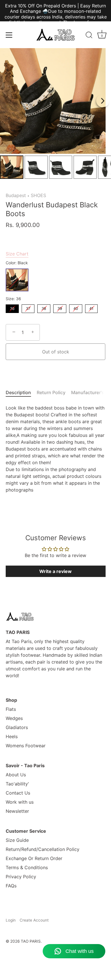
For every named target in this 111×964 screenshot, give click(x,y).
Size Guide (17, 840)
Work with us (20, 802)
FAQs (11, 886)
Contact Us (18, 793)
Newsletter (17, 811)
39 (59, 307)
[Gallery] (55, 114)
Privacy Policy (21, 876)
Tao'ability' (17, 784)
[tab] (21, 392)
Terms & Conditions (27, 867)
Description (18, 392)
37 (28, 307)
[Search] (89, 36)
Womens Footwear (26, 745)
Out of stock (55, 352)
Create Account (34, 920)
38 (43, 307)
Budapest (16, 195)
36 (12, 307)
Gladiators (17, 727)
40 (75, 307)
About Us (16, 774)
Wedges (14, 718)
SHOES (38, 195)
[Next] (102, 101)
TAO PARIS (31, 941)
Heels (12, 736)
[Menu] (9, 35)
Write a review (55, 571)
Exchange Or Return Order (34, 858)
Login (11, 920)
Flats (11, 709)
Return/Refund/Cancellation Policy (42, 849)
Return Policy (51, 392)
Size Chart (17, 254)
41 (91, 307)
